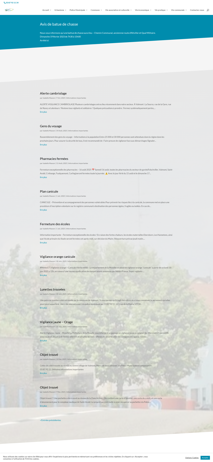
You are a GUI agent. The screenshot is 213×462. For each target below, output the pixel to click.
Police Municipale (77, 10)
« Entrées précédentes (50, 420)
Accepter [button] (205, 458)
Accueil (45, 10)
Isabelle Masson (49, 98)
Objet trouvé (49, 355)
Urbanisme (59, 10)
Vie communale (178, 10)
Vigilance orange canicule (57, 257)
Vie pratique (160, 10)
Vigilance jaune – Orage (56, 322)
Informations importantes (76, 98)
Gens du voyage (51, 126)
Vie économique (142, 10)
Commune (95, 10)
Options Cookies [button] (192, 458)
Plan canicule (49, 191)
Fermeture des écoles (55, 224)
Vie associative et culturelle (117, 10)
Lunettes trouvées (52, 289)
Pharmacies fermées (54, 159)
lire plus (43, 112)
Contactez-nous (197, 10)
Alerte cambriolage (53, 93)
